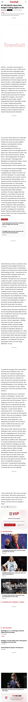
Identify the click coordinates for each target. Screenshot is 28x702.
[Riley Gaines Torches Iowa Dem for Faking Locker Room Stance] (14, 680)
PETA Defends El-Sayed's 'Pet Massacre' (12, 648)
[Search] (25, 1)
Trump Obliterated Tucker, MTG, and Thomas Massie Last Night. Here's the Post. (14, 551)
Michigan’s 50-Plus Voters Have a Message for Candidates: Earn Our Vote (14, 641)
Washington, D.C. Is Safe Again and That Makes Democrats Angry (12, 631)
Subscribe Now (20, 524)
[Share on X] (2, 507)
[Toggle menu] (2, 2)
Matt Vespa (4, 553)
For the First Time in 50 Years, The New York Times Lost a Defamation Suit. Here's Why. (13, 596)
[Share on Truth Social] (5, 507)
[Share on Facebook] (7, 507)
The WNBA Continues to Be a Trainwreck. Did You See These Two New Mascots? (14, 573)
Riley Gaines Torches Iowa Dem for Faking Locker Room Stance (13, 690)
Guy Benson (3, 10)
